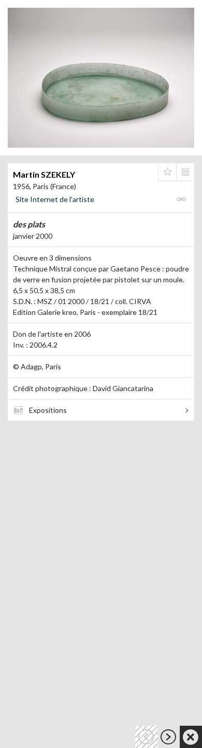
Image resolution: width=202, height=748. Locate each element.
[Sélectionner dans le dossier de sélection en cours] (167, 172)
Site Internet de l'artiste (55, 199)
